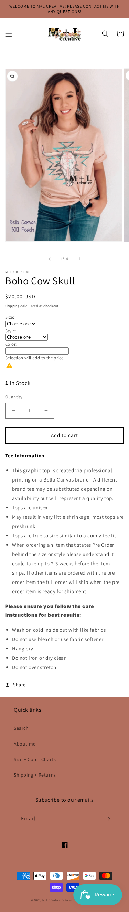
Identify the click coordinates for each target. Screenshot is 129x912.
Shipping (12, 306)
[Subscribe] (107, 819)
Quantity (13, 397)
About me (25, 744)
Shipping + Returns (35, 775)
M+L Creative (51, 900)
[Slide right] (79, 258)
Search (21, 728)
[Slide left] (49, 258)
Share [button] (19, 684)
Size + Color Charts (35, 759)
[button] (8, 33)
